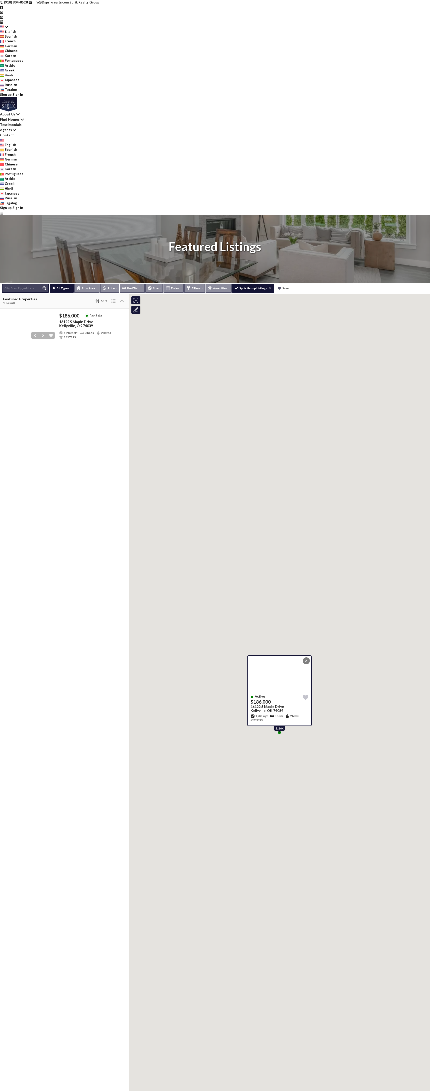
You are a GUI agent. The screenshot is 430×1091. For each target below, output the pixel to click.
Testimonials (11, 124)
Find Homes (10, 119)
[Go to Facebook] (1, 7)
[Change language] (4, 26)
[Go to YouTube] (1, 17)
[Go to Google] (1, 22)
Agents (6, 130)
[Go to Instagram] (1, 12)
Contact (7, 135)
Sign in (17, 95)
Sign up (6, 95)
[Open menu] (1, 212)
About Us (7, 114)
